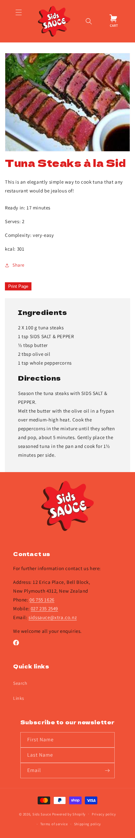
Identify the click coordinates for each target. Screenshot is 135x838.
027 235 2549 (44, 608)
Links (18, 698)
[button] (18, 21)
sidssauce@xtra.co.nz (53, 617)
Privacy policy (104, 814)
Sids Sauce (41, 814)
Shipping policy (87, 824)
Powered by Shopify (69, 814)
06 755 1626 (41, 600)
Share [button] (18, 265)
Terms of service (54, 824)
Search (20, 683)
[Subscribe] (107, 770)
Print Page (18, 286)
